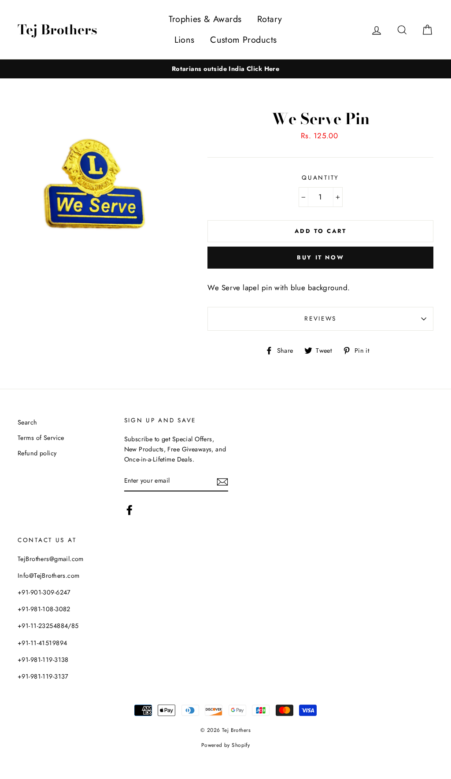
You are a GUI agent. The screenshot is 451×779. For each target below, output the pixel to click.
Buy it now (320, 257)
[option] (225, 69)
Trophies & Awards (205, 19)
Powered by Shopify (225, 745)
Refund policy (37, 453)
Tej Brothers (57, 29)
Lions (184, 39)
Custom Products (243, 39)
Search (27, 422)
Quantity (320, 177)
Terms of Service (41, 437)
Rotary (269, 19)
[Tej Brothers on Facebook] (129, 510)
